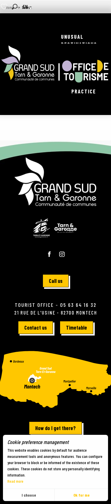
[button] (14, 6)
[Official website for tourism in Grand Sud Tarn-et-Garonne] (55, 64)
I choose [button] (29, 494)
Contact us (35, 327)
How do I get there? (55, 428)
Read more (15, 481)
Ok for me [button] (81, 494)
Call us (55, 281)
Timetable (76, 327)
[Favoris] (4, 6)
